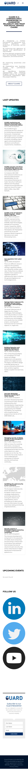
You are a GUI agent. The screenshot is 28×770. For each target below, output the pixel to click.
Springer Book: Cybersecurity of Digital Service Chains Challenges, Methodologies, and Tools (14, 303)
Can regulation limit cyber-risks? (13, 259)
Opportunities (16, 442)
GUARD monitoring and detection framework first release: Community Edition (13, 124)
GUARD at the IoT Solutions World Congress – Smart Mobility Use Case (13, 214)
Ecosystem (15, 126)
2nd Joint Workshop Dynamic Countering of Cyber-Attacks (12, 395)
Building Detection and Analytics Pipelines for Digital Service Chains (12, 349)
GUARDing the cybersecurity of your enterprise (13, 484)
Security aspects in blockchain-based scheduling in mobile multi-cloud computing (14, 530)
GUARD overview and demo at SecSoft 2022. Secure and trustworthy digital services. (13, 168)
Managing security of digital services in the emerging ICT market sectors (13, 439)
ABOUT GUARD (14, 84)
